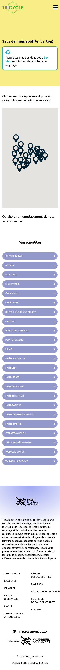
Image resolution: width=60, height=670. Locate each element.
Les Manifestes (39, 663)
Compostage (12, 573)
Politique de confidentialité (43, 601)
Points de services (11, 597)
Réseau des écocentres (41, 575)
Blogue (8, 606)
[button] (36, 160)
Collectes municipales (43, 591)
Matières (37, 584)
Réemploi (9, 588)
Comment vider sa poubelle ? (13, 615)
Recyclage (10, 581)
